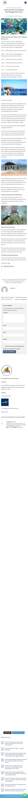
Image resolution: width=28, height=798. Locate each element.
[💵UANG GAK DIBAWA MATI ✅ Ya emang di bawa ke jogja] (14, 617)
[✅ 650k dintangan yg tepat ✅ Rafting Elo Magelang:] (14, 633)
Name (4, 325)
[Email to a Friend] (15, 274)
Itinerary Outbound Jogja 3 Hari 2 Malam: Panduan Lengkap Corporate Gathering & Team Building (15, 779)
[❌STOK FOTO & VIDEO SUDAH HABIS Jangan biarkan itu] (14, 587)
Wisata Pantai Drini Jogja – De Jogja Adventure (14, 749)
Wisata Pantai (18, 7)
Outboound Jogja (5, 263)
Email (4, 332)
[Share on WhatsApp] (7, 274)
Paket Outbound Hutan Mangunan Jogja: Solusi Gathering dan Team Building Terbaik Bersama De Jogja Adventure (15, 754)
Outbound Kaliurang (6, 100)
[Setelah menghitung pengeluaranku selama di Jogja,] (14, 512)
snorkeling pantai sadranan (16, 282)
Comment (5, 312)
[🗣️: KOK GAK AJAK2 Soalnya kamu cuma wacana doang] (14, 663)
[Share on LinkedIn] (20, 274)
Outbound (8, 7)
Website (5, 339)
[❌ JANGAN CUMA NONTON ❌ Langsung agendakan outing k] (14, 708)
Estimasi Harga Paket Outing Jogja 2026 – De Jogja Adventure (16, 785)
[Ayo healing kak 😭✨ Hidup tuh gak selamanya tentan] (14, 467)
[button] (25, 2)
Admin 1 (20, 16)
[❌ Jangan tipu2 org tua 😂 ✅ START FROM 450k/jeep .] (14, 602)
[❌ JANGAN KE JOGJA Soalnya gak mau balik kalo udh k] (14, 542)
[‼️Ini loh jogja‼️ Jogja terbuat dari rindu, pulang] (14, 572)
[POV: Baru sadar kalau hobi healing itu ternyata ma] (14, 482)
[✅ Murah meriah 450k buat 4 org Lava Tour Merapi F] (14, 693)
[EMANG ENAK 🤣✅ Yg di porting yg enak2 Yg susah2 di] (14, 678)
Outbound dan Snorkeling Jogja (15, 281)
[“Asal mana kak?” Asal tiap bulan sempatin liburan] (14, 437)
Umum (13, 7)
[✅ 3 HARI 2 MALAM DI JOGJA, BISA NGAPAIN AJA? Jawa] (14, 557)
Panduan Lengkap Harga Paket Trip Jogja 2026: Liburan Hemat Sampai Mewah (15, 790)
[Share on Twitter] (12, 274)
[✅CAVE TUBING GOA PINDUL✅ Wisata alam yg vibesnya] (14, 648)
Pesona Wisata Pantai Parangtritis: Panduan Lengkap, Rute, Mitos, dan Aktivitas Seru (14, 743)
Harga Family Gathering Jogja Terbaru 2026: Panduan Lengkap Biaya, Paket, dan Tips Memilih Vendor (15, 773)
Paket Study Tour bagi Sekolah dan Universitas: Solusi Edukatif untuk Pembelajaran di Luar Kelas (14, 767)
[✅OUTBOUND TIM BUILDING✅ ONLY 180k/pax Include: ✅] (14, 723)
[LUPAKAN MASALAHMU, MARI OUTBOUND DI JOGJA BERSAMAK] (14, 527)
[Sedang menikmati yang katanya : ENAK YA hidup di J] (14, 452)
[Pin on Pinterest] (18, 274)
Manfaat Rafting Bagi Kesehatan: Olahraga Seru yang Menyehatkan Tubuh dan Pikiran (16, 761)
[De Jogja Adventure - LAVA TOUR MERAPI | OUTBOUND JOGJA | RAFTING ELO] (5, 2)
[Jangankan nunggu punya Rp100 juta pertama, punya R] (14, 497)
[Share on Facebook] (10, 274)
